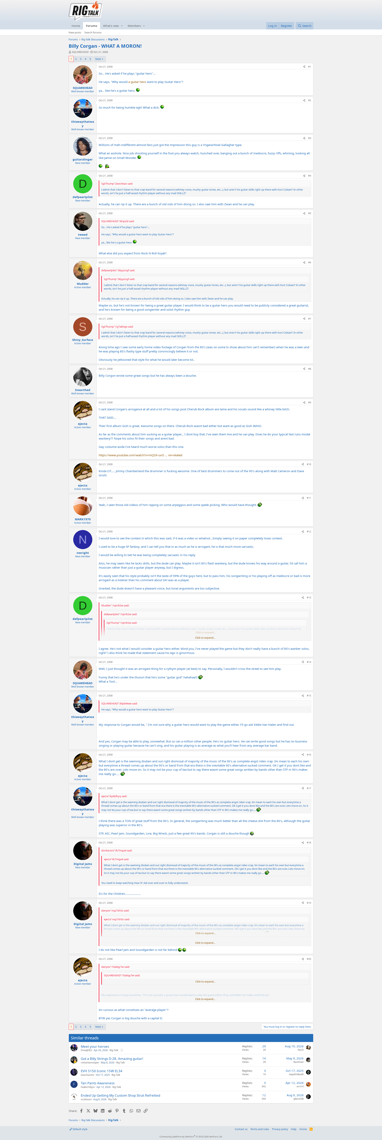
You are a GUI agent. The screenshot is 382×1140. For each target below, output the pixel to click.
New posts (75, 32)
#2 (309, 100)
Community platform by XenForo (191, 1136)
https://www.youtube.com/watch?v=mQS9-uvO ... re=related (140, 455)
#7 (309, 318)
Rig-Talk (114, 1050)
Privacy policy (280, 1129)
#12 (309, 531)
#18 (309, 842)
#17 (309, 788)
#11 (309, 498)
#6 (309, 262)
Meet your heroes (95, 1046)
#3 (309, 138)
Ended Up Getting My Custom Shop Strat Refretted (120, 1095)
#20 (309, 959)
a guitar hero (137, 82)
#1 (309, 66)
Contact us (241, 1129)
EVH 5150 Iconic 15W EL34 (101, 1071)
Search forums (92, 32)
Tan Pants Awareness (98, 1083)
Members (134, 26)
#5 (309, 213)
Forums (91, 26)
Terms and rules (259, 1129)
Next (98, 59)
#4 (309, 175)
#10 (309, 464)
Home (76, 26)
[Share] (304, 67)
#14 (309, 662)
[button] (122, 25)
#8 (309, 369)
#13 (309, 597)
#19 (309, 903)
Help (293, 1129)
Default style (79, 1129)
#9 (309, 402)
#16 (309, 754)
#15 (309, 695)
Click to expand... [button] (205, 637)
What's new (111, 26)
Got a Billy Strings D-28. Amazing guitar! (112, 1058)
